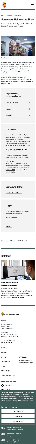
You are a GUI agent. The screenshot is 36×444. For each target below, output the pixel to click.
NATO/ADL (9, 226)
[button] (17, 427)
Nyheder (3, 357)
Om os (3, 366)
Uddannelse (9, 15)
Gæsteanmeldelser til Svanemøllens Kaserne (26, 361)
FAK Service (23, 357)
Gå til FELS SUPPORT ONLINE (16, 150)
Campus (8, 222)
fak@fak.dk (9, 342)
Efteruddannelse (17, 15)
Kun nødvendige (18, 411)
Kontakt (3, 347)
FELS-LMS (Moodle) (11, 217)
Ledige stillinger (5, 370)
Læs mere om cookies (9, 407)
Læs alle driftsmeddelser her (14, 193)
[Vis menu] (32, 4)
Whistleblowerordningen (8, 375)
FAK (2, 15)
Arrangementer (5, 361)
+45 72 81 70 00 (10, 170)
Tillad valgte (18, 416)
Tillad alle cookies (18, 421)
